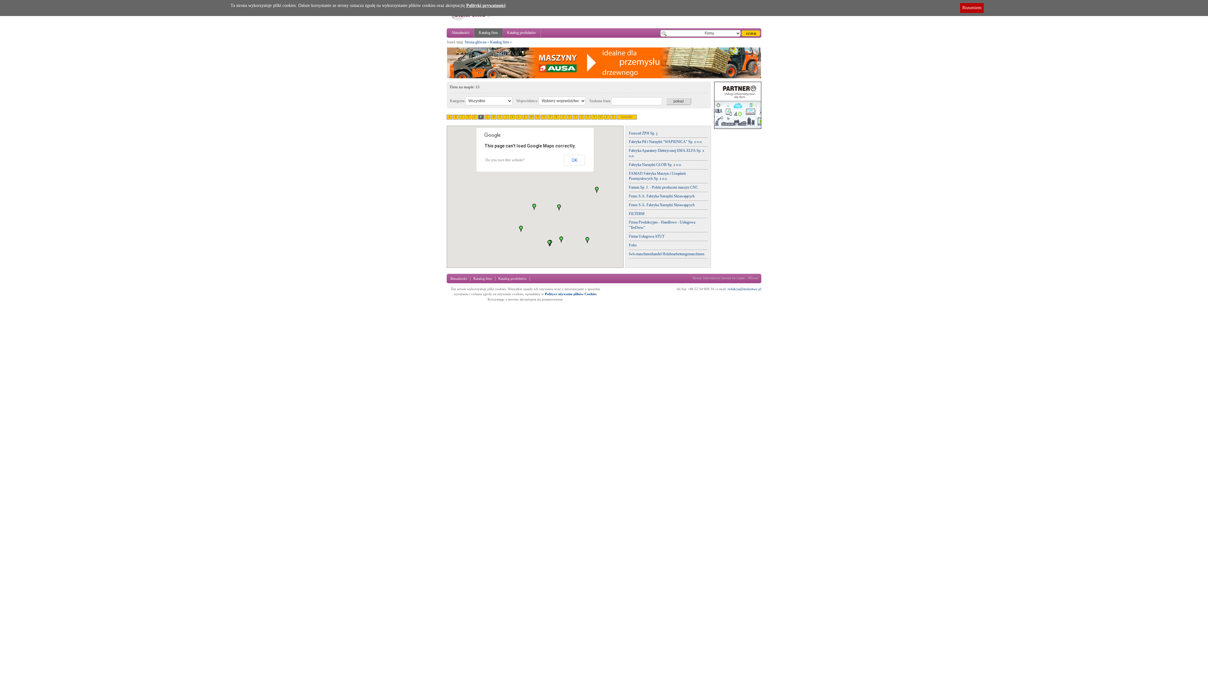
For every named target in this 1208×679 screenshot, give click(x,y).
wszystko (627, 117)
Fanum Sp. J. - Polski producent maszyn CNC (663, 187)
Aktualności (460, 32)
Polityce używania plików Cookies (570, 294)
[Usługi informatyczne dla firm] (737, 127)
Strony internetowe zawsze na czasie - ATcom (725, 278)
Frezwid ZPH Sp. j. (643, 133)
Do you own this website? (504, 160)
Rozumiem (972, 7)
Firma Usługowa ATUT (646, 236)
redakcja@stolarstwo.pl (744, 289)
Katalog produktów (521, 32)
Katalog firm (488, 32)
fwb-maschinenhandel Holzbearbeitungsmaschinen (666, 254)
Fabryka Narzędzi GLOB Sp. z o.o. (655, 165)
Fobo (633, 245)
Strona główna (475, 42)
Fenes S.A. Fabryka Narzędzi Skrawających (662, 196)
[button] (561, 239)
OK (574, 160)
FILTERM (637, 214)
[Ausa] (604, 77)
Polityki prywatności (486, 5)
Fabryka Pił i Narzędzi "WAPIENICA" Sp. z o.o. (665, 142)
